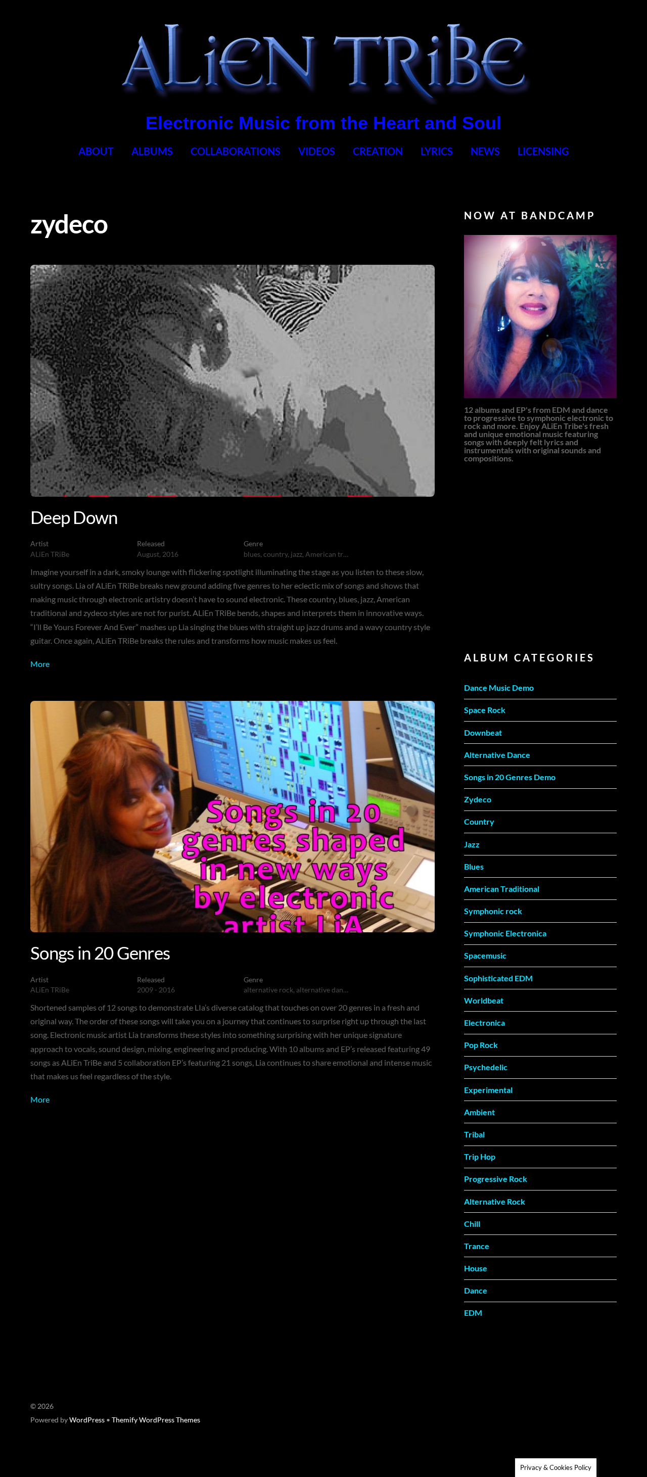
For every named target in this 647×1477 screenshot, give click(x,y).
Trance (476, 1246)
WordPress (87, 1420)
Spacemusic (485, 955)
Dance (475, 1290)
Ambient (479, 1112)
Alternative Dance (497, 754)
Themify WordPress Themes (156, 1420)
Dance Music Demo (499, 687)
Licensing (543, 151)
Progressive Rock (495, 1178)
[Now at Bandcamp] (540, 316)
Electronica (484, 1022)
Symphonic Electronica (505, 933)
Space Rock (484, 709)
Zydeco (477, 799)
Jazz (472, 844)
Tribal (474, 1134)
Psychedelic (485, 1067)
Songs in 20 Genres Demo (510, 777)
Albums (152, 151)
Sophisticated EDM (498, 978)
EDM (473, 1312)
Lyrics (437, 151)
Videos (316, 151)
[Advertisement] (540, 556)
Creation (378, 151)
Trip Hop (479, 1156)
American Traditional (501, 888)
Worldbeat (483, 1000)
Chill (472, 1223)
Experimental (488, 1089)
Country (479, 821)
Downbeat (483, 732)
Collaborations (236, 151)
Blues (474, 866)
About (96, 151)
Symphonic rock (493, 911)
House (475, 1268)
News (485, 151)
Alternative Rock (494, 1201)
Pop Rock (481, 1045)
